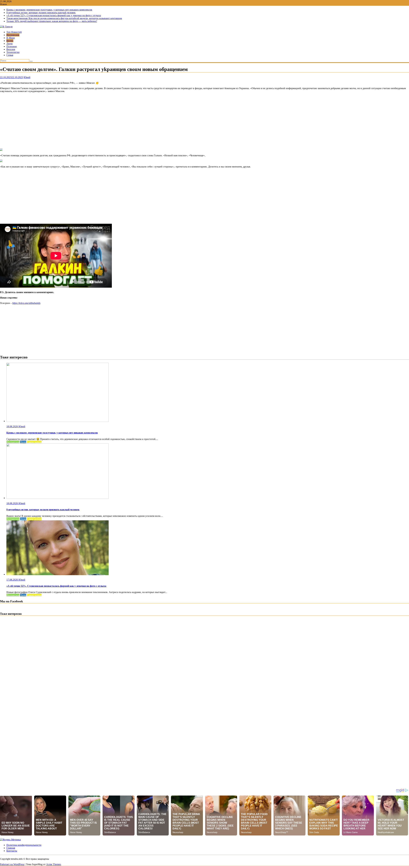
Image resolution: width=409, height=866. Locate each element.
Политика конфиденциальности (23, 845)
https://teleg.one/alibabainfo (26, 303)
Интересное (12, 35)
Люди (9, 43)
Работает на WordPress (12, 864)
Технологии (12, 52)
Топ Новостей (14, 32)
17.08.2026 (12, 579)
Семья (9, 55)
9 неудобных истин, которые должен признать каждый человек (41, 12)
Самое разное (34, 442)
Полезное (11, 46)
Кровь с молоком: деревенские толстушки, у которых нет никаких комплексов (49, 9)
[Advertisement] (204, 120)
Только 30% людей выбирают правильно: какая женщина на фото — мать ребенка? (51, 21)
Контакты (11, 850)
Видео (9, 40)
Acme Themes (53, 864)
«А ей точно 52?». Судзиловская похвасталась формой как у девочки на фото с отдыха (53, 15)
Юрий (27, 77)
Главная (10, 848)
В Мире (10, 37)
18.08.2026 (12, 426)
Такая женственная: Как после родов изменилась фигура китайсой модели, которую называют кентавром (64, 18)
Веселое (10, 49)
